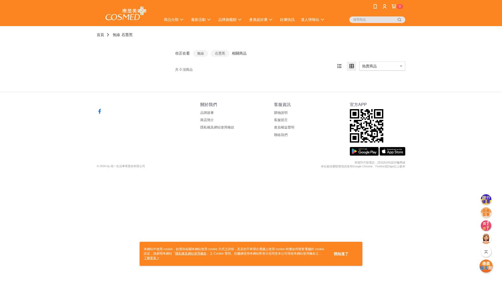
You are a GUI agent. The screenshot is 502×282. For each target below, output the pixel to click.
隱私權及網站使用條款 (217, 127)
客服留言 (281, 120)
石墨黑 (127, 35)
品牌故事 (207, 113)
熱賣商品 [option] (369, 66)
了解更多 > (151, 258)
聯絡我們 (281, 135)
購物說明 (281, 113)
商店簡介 (207, 120)
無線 (116, 35)
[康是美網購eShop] (126, 13)
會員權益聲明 (284, 127)
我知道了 (341, 254)
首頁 (100, 35)
